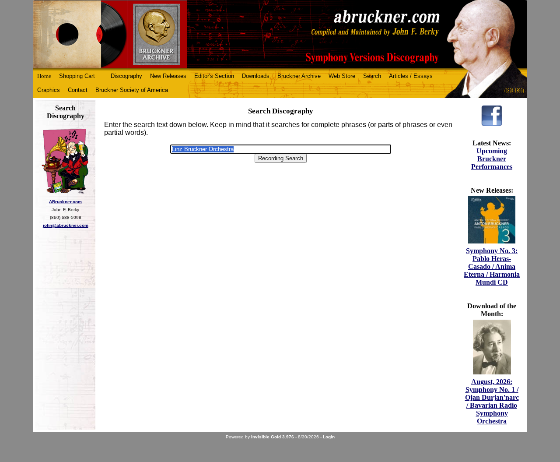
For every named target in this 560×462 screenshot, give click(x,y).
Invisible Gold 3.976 (273, 436)
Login (329, 436)
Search (372, 76)
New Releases (168, 76)
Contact (78, 90)
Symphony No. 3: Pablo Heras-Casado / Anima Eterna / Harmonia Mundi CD (492, 266)
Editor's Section (214, 76)
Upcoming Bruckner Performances (491, 158)
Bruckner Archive (299, 76)
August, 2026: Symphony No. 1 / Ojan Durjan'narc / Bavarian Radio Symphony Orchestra (492, 401)
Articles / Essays (411, 76)
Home (44, 76)
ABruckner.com (65, 201)
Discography (126, 76)
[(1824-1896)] (280, 34)
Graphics (48, 90)
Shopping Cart (77, 76)
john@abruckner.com (65, 225)
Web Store (342, 76)
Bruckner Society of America (131, 90)
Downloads (256, 76)
